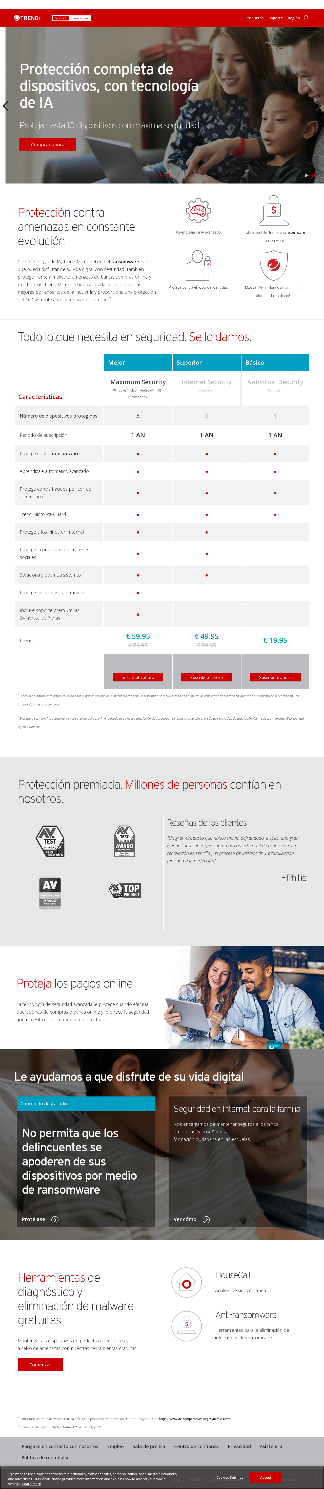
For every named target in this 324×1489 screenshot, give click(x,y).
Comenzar (34, 1363)
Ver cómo (186, 1219)
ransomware (125, 262)
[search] (306, 17)
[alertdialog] (162, 1478)
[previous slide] (5, 106)
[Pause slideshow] (313, 175)
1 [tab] (156, 175)
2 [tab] (162, 175)
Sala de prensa (147, 1445)
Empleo (115, 1446)
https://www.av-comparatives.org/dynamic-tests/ (195, 1419)
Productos (255, 18)
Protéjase (34, 1219)
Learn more (31, 1483)
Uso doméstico (79, 18)
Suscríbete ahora (138, 677)
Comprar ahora (42, 145)
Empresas (60, 18)
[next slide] (318, 106)
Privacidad (239, 1446)
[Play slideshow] (306, 175)
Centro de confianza (196, 1446)
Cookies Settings (230, 1477)
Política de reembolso (44, 1456)
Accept (266, 1477)
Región (294, 18)
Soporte (276, 18)
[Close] (315, 1477)
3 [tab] (168, 175)
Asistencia (269, 1445)
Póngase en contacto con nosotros (60, 1446)
